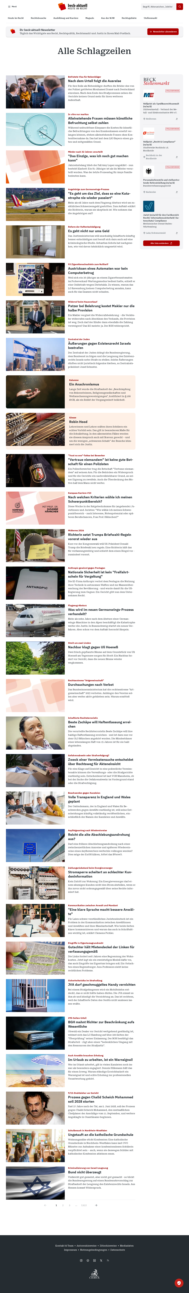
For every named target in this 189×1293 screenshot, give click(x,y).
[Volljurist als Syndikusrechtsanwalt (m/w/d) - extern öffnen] (177, 119)
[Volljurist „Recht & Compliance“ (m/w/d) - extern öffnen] (177, 157)
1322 (84, 1205)
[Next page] (96, 1205)
